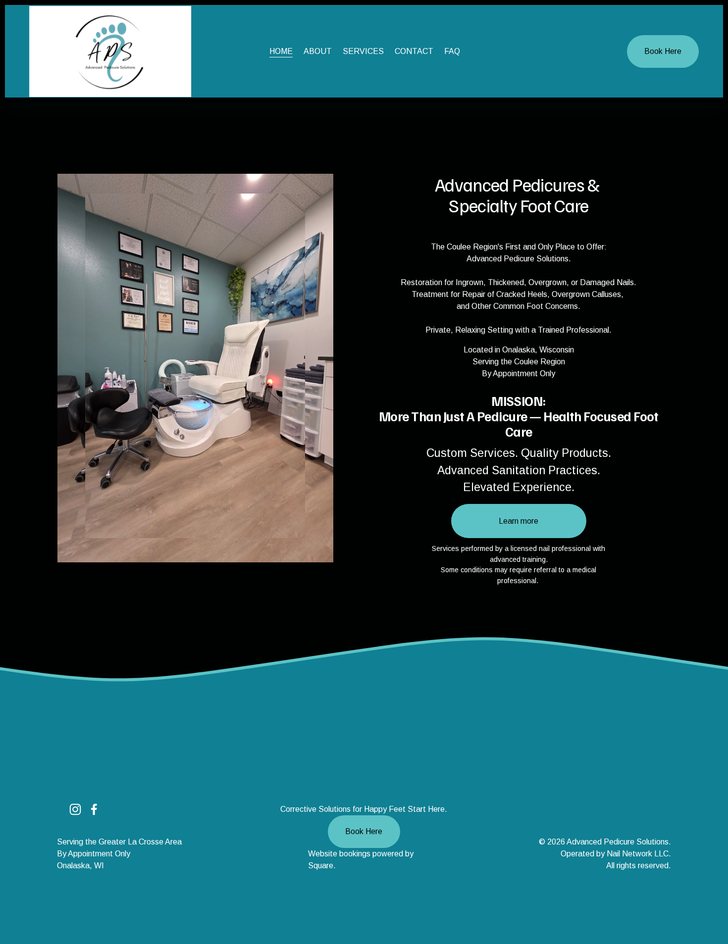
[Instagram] (75, 809)
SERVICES (363, 51)
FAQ (452, 51)
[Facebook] (94, 809)
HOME (281, 51)
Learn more (518, 521)
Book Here (662, 51)
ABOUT (318, 51)
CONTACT (414, 51)
